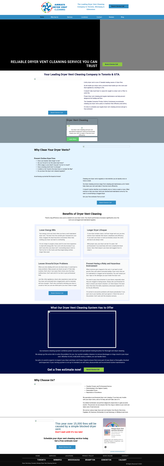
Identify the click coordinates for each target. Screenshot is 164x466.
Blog (122, 17)
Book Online (108, 456)
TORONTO (41, 460)
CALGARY (123, 460)
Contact (99, 17)
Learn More (72, 139)
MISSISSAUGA (74, 460)
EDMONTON (106, 460)
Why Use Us (54, 17)
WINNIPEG (57, 460)
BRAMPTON (90, 460)
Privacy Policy (88, 456)
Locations (84, 17)
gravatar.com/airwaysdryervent (117, 451)
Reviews (111, 17)
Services (69, 17)
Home (42, 17)
